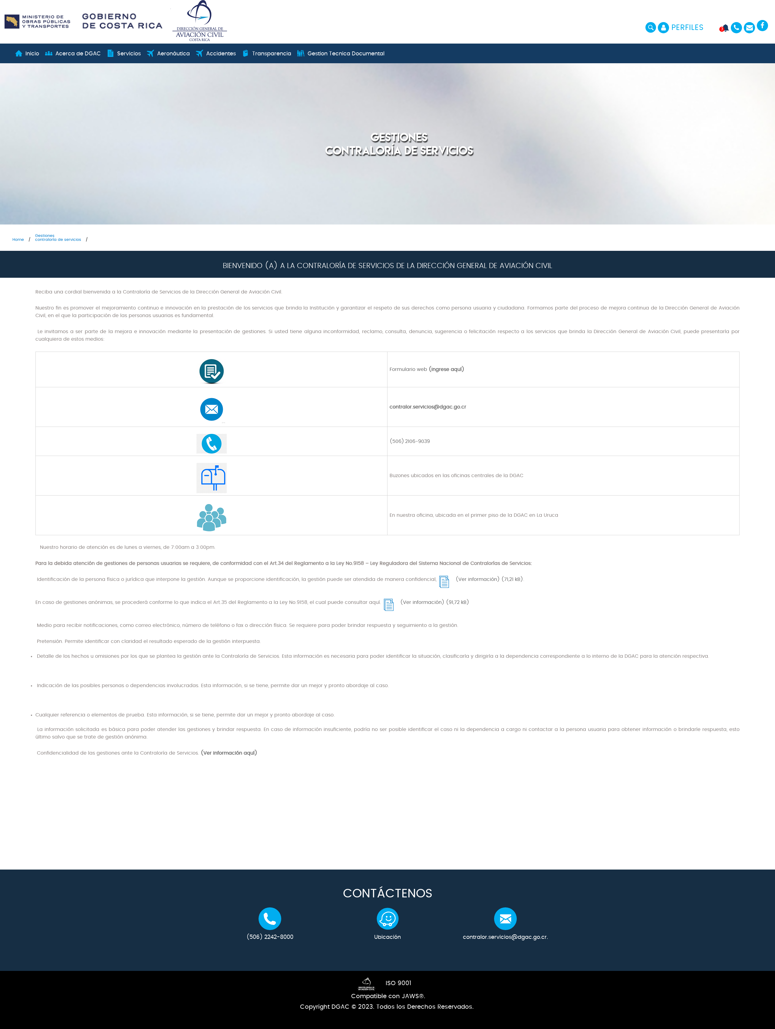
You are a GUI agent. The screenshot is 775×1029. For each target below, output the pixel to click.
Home (18, 240)
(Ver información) (478, 579)
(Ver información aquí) (229, 753)
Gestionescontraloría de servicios (58, 238)
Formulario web (408, 369)
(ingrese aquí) (445, 369)
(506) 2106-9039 (410, 441)
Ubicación (387, 937)
